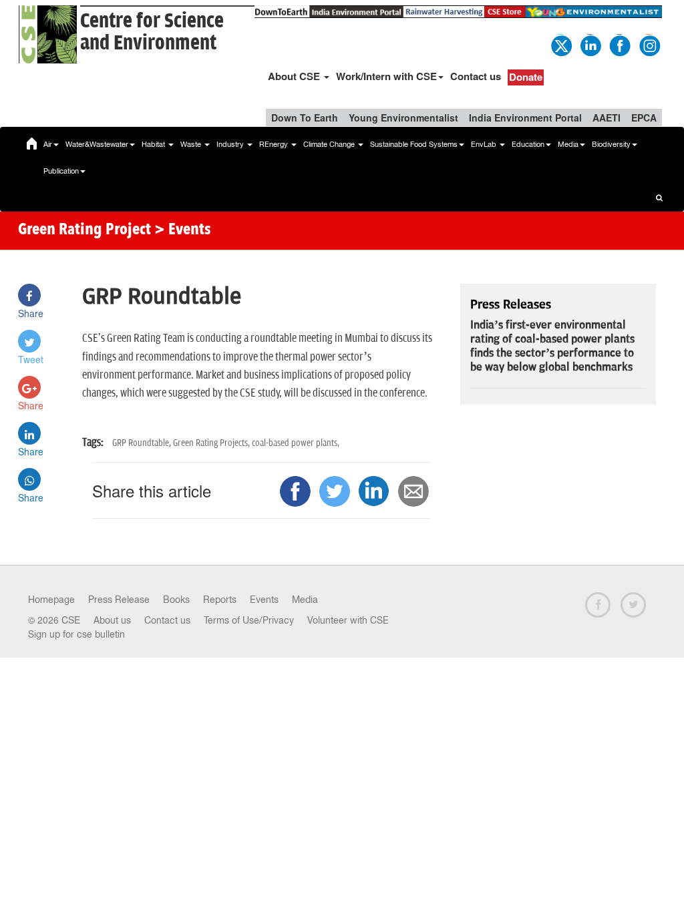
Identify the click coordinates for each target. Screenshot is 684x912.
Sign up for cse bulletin (76, 634)
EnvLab (484, 144)
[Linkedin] (590, 44)
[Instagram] (649, 44)
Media (568, 144)
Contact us (475, 76)
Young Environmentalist (403, 117)
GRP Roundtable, (142, 443)
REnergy (274, 144)
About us (112, 620)
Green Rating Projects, (212, 443)
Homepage (51, 599)
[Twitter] (560, 44)
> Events (182, 230)
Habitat (154, 144)
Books (176, 599)
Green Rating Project (84, 230)
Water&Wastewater (96, 144)
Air (47, 144)
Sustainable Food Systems (414, 144)
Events (264, 599)
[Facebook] (619, 44)
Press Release (119, 599)
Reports (219, 599)
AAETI (606, 117)
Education (528, 144)
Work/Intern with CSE (386, 76)
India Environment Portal (525, 117)
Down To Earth (304, 117)
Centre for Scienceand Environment (152, 32)
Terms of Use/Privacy (249, 620)
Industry (231, 144)
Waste (191, 144)
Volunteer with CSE (348, 620)
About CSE (295, 76)
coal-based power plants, (295, 443)
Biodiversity (611, 144)
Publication (61, 171)
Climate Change (330, 144)
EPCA (644, 117)
